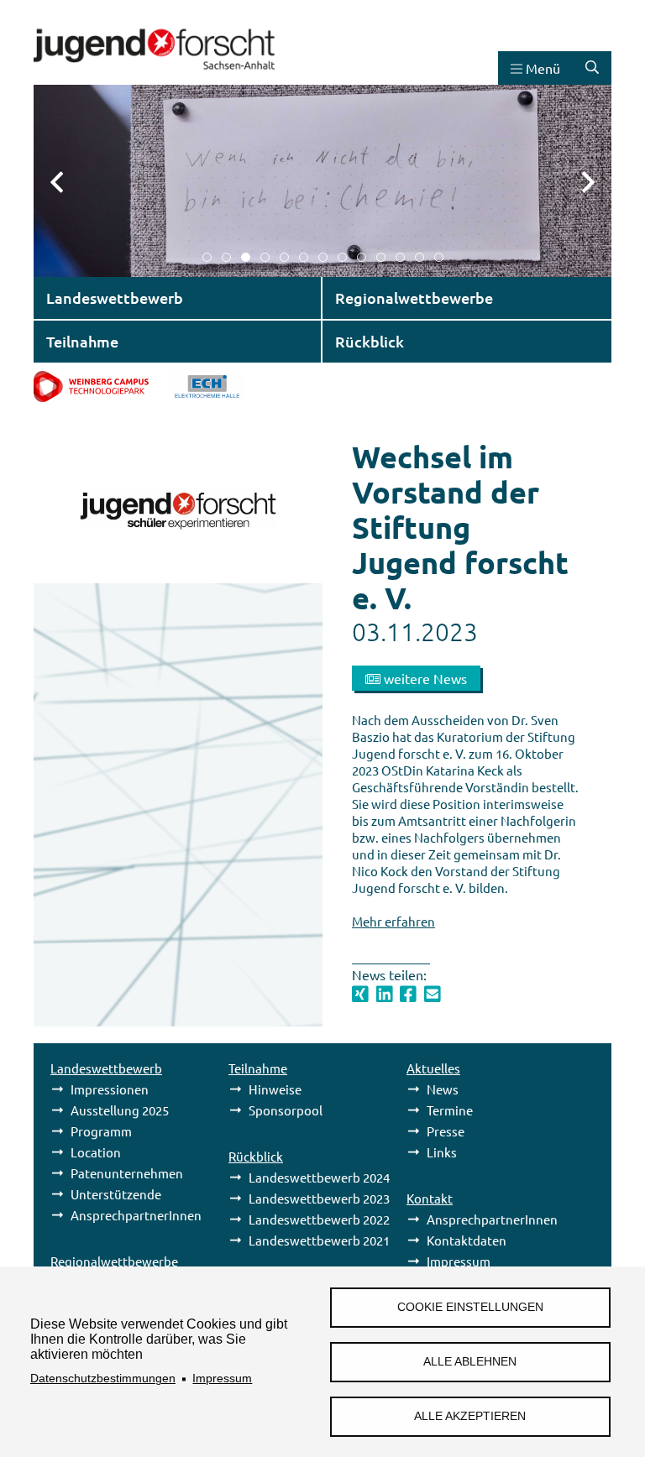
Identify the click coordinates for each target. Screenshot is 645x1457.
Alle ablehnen (470, 1361)
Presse (445, 1131)
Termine (450, 1110)
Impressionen (110, 1089)
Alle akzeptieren (470, 1416)
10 (380, 257)
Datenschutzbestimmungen (103, 1378)
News (443, 1089)
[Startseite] (154, 77)
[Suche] (592, 68)
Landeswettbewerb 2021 (319, 1240)
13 (438, 257)
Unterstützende (116, 1194)
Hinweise (275, 1089)
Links (442, 1152)
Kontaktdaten (466, 1240)
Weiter (578, 180)
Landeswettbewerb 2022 (319, 1219)
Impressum (222, 1378)
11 (400, 257)
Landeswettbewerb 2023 (319, 1198)
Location (96, 1152)
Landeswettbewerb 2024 (319, 1177)
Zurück (67, 180)
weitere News (423, 678)
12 (419, 257)
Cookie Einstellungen (470, 1307)
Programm (101, 1131)
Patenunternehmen (127, 1173)
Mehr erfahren (393, 921)
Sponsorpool (285, 1110)
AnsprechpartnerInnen (136, 1215)
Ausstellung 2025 (120, 1110)
